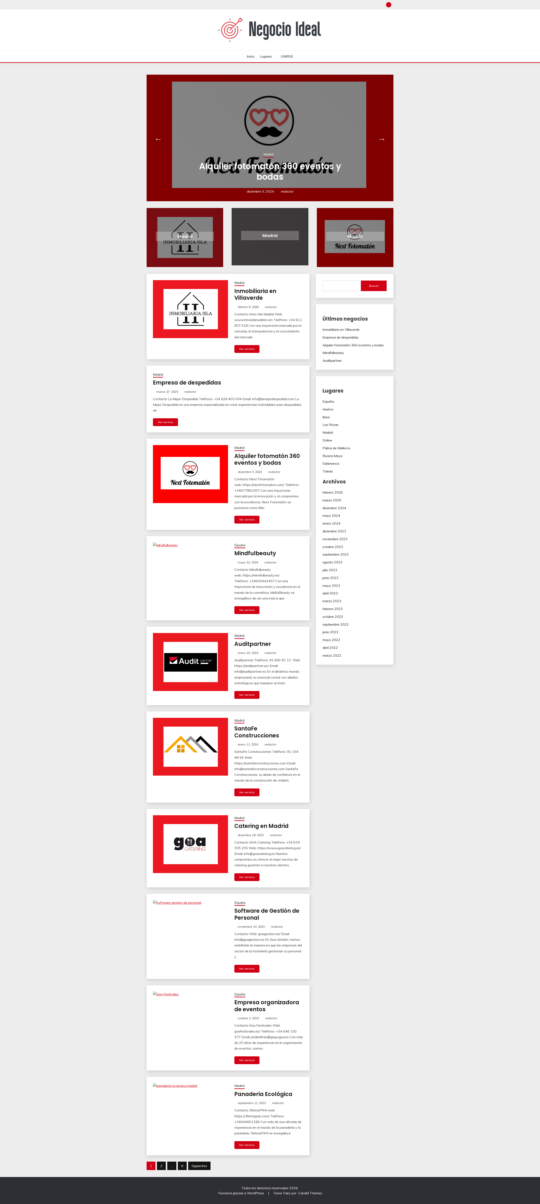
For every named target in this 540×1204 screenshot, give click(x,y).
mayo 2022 (331, 640)
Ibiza (326, 417)
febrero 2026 (333, 492)
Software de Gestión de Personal (266, 914)
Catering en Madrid (261, 826)
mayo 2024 (331, 515)
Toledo (328, 471)
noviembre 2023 (335, 539)
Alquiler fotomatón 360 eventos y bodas (267, 459)
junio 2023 (331, 578)
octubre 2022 (333, 616)
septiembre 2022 (336, 624)
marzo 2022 (332, 655)
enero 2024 (331, 523)
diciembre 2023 (334, 531)
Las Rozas (331, 424)
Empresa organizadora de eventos (266, 1006)
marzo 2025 (332, 500)
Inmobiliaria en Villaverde (255, 294)
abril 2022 (330, 647)
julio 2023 (330, 570)
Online (327, 440)
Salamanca (331, 463)
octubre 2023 (333, 547)
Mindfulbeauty (255, 553)
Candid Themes (310, 1193)
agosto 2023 (332, 562)
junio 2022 (331, 632)
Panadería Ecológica (263, 1094)
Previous (158, 138)
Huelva (328, 409)
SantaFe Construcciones (256, 732)
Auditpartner (271, 177)
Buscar (374, 286)
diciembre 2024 (334, 508)
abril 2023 (330, 593)
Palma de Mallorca (336, 448)
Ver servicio (247, 349)
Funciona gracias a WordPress (241, 1193)
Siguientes (199, 1166)
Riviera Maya (332, 456)
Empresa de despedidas (187, 382)
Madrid (270, 165)
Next (382, 138)
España (239, 545)
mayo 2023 (331, 585)
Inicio (250, 56)
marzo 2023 (332, 601)
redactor (287, 191)
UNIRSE (287, 56)
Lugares (266, 56)
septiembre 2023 (336, 554)
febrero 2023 (333, 609)
